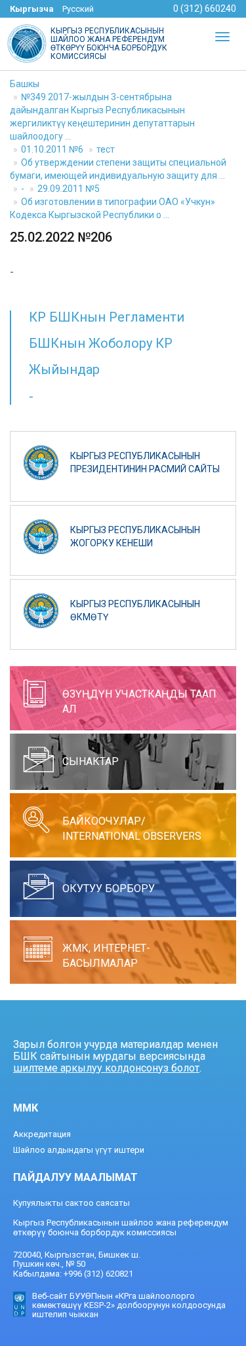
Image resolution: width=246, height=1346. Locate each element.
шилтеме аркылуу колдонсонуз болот (106, 1068)
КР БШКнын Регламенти (106, 317)
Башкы (24, 84)
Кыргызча (32, 9)
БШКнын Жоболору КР (101, 343)
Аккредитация (42, 1134)
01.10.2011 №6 (52, 149)
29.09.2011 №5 (68, 188)
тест (105, 149)
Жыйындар (64, 369)
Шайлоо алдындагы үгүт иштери (78, 1150)
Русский (78, 9)
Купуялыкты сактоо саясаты (71, 1203)
